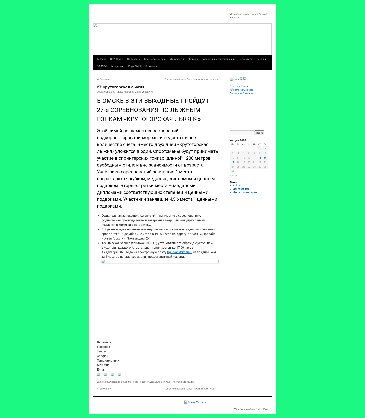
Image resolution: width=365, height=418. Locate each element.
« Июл (233, 175)
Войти (236, 185)
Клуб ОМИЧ (135, 66)
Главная (101, 59)
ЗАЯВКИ (102, 66)
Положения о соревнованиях (218, 59)
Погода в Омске (239, 86)
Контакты (151, 66)
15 (260, 157)
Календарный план (155, 59)
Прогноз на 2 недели (241, 93)
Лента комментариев (245, 192)
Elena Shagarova (144, 91)
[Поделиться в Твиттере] (107, 376)
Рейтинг (261, 59)
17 (233, 162)
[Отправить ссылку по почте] (121, 376)
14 (254, 157)
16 (265, 157)
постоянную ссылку (183, 381)
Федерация (133, 59)
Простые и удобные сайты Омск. (251, 409)
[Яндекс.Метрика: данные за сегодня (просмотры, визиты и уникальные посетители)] (195, 402)
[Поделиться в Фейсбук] (100, 376)
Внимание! (104, 79)
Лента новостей (140, 381)
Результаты (246, 59)
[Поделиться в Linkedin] (114, 376)
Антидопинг (117, 66)
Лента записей (241, 189)
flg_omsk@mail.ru (179, 252)
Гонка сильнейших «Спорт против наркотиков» (192, 79)
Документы (177, 59)
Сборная (193, 59)
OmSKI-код (116, 59)
